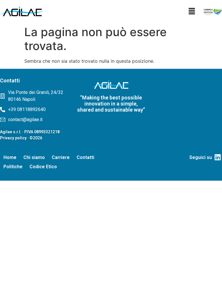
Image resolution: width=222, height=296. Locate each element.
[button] (192, 11)
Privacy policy (13, 138)
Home (9, 157)
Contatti (85, 157)
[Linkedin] (217, 157)
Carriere (61, 157)
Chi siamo (34, 157)
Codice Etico (43, 166)
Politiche (13, 166)
